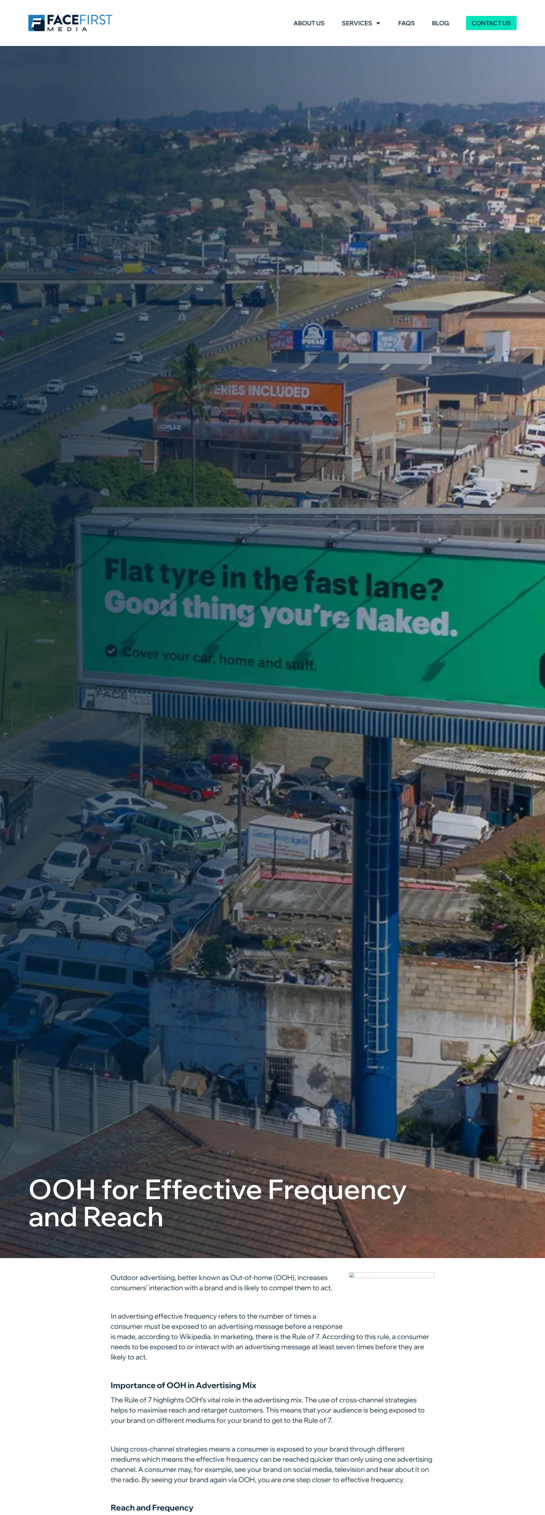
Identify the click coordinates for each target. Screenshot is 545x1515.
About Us (309, 23)
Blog (440, 23)
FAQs (406, 23)
